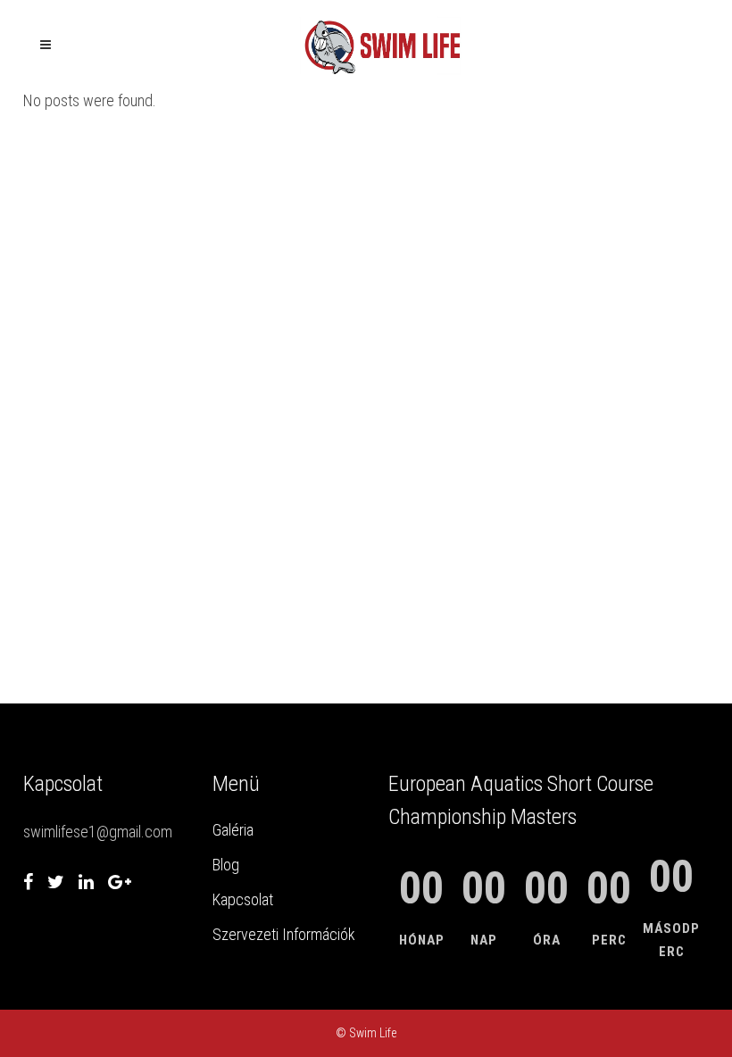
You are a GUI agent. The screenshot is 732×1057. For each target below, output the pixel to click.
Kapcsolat (242, 899)
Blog (225, 864)
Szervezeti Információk (283, 934)
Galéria (233, 829)
